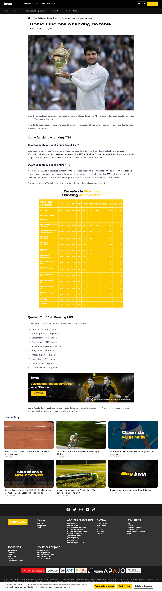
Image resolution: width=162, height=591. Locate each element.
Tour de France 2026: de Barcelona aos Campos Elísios (78, 452)
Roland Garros (116, 151)
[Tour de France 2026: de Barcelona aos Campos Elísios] (81, 435)
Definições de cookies (143, 586)
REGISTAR (153, 4)
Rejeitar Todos (124, 586)
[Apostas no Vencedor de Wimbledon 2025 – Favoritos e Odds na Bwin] (81, 474)
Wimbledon (33, 154)
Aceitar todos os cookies (104, 586)
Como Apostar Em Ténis (38, 408)
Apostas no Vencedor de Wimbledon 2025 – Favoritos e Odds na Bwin (76, 491)
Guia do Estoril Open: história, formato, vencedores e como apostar (28, 452)
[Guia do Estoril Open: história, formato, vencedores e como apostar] (29, 435)
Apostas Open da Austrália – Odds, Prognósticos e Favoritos (132, 452)
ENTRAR (141, 4)
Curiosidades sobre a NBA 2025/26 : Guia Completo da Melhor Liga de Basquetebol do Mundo (28, 491)
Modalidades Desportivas (46, 18)
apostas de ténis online (38, 411)
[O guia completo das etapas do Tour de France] (133, 474)
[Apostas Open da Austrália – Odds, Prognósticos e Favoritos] (133, 435)
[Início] (29, 18)
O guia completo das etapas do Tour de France (130, 490)
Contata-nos (17, 521)
